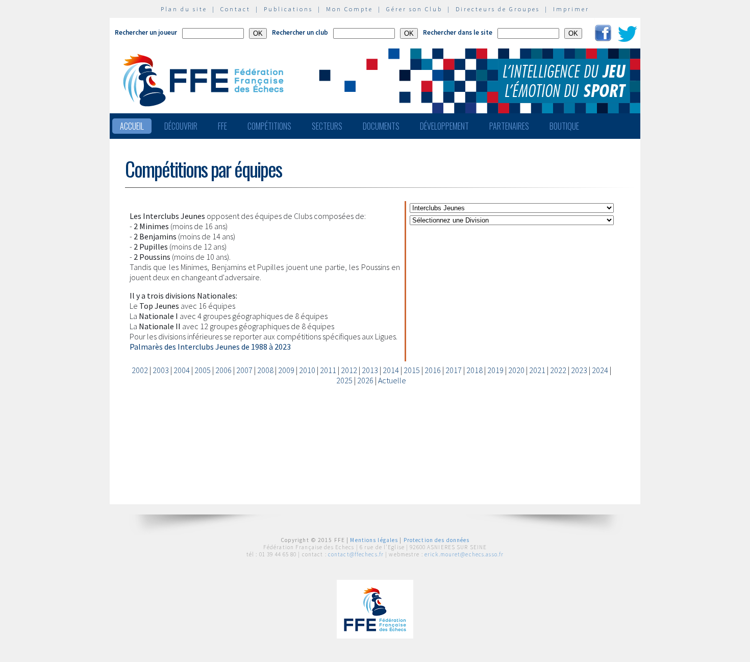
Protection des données (437, 540)
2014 (391, 370)
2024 (600, 370)
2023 (579, 370)
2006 (223, 370)
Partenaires (509, 126)
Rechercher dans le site (457, 32)
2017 (453, 370)
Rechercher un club (300, 32)
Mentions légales (374, 540)
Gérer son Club (414, 9)
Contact (235, 9)
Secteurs (327, 126)
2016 (432, 370)
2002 (140, 370)
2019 (495, 370)
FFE (222, 126)
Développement (444, 126)
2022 (558, 370)
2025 (344, 380)
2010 (307, 370)
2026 (365, 380)
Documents (381, 126)
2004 (181, 370)
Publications (288, 9)
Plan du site (184, 9)
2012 (349, 370)
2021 (537, 370)
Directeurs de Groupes (498, 9)
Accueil (132, 126)
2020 (516, 370)
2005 (202, 370)
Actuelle (392, 380)
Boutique (564, 126)
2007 (244, 370)
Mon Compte (349, 9)
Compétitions (269, 126)
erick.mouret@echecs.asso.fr (464, 554)
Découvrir (180, 126)
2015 (412, 370)
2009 (286, 370)
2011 (328, 370)
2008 (265, 370)
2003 (161, 370)
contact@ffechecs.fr (356, 554)
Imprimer (571, 9)
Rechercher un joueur (146, 32)
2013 (370, 370)
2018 (474, 370)
